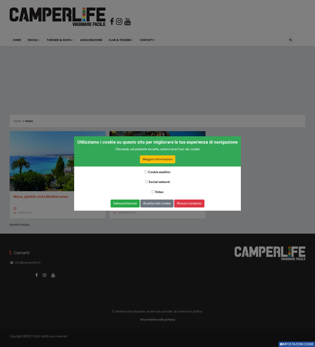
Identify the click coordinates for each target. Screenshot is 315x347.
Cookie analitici (159, 172)
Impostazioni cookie (298, 344)
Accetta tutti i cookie (157, 203)
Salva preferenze (125, 203)
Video (159, 192)
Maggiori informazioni (157, 159)
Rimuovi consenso (189, 203)
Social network (159, 182)
